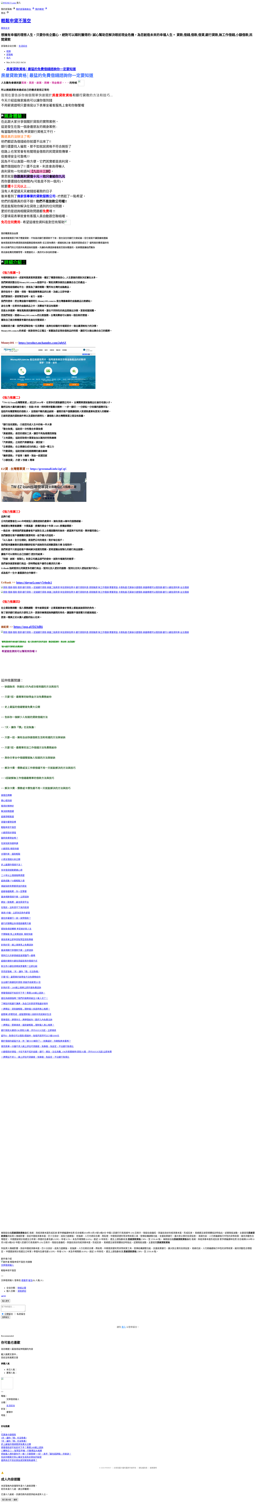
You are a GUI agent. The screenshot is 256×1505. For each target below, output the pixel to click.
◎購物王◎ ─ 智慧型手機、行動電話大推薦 (21, 1451)
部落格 (9, 54)
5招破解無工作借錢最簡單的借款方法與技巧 (29, 778)
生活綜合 (23, 46)
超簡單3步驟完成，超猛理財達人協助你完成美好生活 (26, 1014)
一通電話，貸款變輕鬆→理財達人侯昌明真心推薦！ (25, 1009)
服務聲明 (153, 1468)
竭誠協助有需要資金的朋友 (14, 886)
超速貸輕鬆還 (7, 816)
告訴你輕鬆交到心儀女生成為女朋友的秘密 (21, 1457)
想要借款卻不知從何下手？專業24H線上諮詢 (22, 1447)
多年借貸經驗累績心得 (11, 870)
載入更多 (5, 1301)
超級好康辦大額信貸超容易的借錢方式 (19, 961)
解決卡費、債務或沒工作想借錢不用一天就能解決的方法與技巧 (40, 767)
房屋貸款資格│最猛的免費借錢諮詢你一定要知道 (41, 69)
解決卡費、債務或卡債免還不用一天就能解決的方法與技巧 (38, 788)
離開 (15, 1500)
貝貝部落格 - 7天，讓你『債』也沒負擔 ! (20, 971)
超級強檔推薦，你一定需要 (14, 891)
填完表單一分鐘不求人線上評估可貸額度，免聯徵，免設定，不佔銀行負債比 (37, 1046)
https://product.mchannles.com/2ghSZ (42, 342)
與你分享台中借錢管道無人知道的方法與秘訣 (30, 757)
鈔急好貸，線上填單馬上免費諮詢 (17, 945)
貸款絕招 (22, 1291)
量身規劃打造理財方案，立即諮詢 (17, 950)
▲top (3, 1296)
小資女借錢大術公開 (10, 859)
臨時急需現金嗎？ (9, 838)
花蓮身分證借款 (8, 1435)
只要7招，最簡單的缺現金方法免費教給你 (28, 696)
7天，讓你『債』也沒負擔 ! (20, 727)
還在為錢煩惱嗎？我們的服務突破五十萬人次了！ (24, 998)
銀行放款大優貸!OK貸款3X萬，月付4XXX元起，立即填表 (28, 1030)
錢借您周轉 (6, 795)
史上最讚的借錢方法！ (11, 865)
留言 (30, 1280)
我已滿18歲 (6, 1500)
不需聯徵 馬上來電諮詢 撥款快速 (17, 934)
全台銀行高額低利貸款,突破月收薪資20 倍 (21, 982)
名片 (8, 58)
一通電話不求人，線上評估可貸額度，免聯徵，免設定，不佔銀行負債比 (35, 1057)
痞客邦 (24, 1280)
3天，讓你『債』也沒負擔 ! (14, 1438)
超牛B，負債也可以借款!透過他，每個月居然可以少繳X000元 (30, 1036)
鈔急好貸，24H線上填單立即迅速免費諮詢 (21, 987)
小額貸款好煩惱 (8, 833)
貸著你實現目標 (8, 822)
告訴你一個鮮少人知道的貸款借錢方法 (26, 717)
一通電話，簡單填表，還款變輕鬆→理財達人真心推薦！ (27, 1025)
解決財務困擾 (7, 811)
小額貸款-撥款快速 (10, 849)
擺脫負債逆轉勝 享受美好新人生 (16, 929)
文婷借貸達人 (7, 1265)
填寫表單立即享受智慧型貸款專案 (17, 939)
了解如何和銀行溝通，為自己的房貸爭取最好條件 (24, 1003)
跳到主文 (5, 28)
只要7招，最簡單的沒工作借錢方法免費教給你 (31, 747)
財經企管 (22, 1288)
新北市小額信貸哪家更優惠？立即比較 (19, 966)
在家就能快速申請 (9, 843)
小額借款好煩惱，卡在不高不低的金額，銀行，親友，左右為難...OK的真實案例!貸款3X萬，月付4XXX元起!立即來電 (56, 1052)
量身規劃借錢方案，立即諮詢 (15, 897)
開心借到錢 (6, 800)
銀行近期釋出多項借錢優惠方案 (16, 923)
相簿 (8, 51)
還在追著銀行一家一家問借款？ (16, 918)
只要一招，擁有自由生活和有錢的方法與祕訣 (35, 737)
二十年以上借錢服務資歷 (13, 875)
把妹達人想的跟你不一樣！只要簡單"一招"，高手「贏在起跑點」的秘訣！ (36, 1454)
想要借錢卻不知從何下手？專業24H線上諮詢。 (23, 993)
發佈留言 (5, 1317)
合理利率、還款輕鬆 (10, 854)
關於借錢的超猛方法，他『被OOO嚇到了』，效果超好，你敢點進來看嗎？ (36, 1041)
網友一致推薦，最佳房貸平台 (15, 902)
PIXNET (108, 1468)
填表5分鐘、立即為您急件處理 (15, 913)
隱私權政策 (143, 1468)
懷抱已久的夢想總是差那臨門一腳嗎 (18, 955)
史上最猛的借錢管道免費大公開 (22, 707)
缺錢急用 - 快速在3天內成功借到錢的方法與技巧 (32, 686)
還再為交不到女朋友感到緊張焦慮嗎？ (19, 1460)
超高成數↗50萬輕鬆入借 (13, 881)
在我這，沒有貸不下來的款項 (15, 907)
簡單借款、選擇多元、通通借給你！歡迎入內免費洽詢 (26, 1020)
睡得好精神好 (7, 806)
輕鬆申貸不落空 (16, 20)
